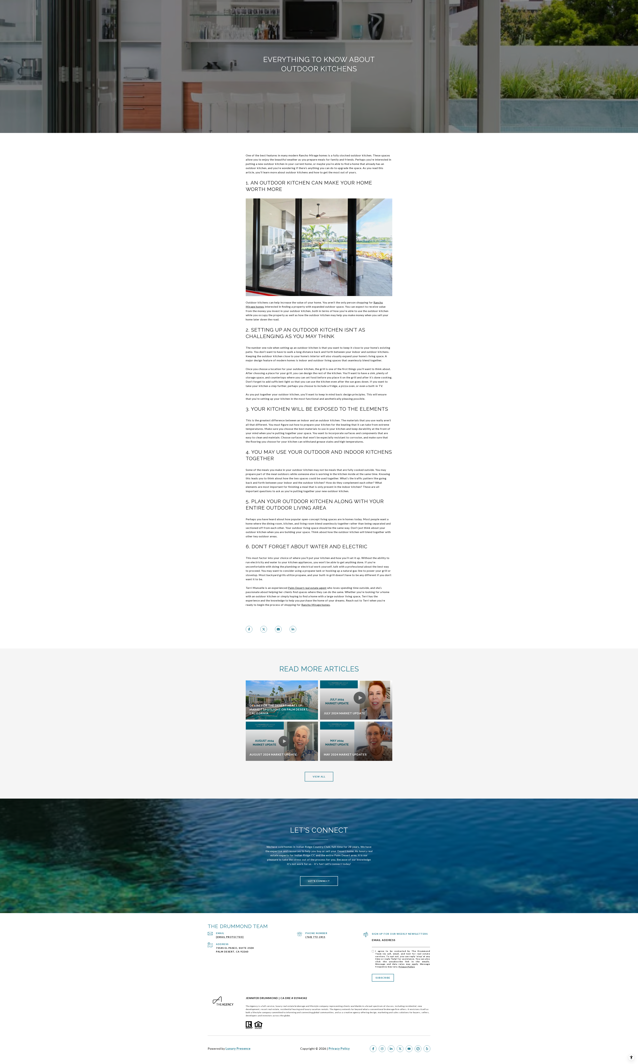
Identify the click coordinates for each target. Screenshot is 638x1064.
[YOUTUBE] (409, 1048)
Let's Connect (319, 881)
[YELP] (427, 1048)
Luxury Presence (238, 1048)
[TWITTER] (400, 1048)
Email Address (384, 940)
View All (319, 776)
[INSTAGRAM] (382, 1048)
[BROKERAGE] (418, 1048)
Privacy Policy (407, 966)
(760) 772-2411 (315, 937)
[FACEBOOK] (373, 1048)
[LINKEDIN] (391, 1048)
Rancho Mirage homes (315, 604)
